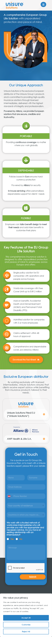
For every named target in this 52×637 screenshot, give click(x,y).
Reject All (26, 631)
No (20, 539)
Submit (32, 577)
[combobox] (26, 505)
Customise (26, 624)
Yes (12, 539)
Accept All (26, 618)
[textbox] (25, 514)
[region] (26, 615)
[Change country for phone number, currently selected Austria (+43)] (10, 496)
